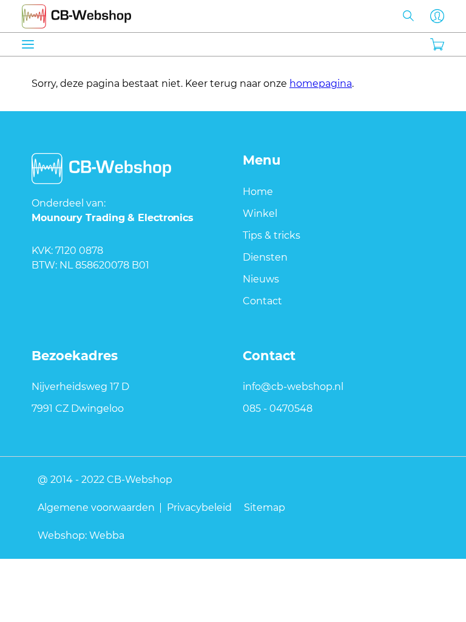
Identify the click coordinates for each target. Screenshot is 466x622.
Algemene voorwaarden (96, 507)
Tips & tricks (271, 235)
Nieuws (261, 279)
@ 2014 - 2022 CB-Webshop (105, 479)
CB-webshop (76, 14)
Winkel (260, 213)
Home (258, 191)
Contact (262, 301)
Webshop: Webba (81, 535)
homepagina (320, 83)
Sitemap (264, 507)
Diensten (265, 257)
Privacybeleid (199, 507)
